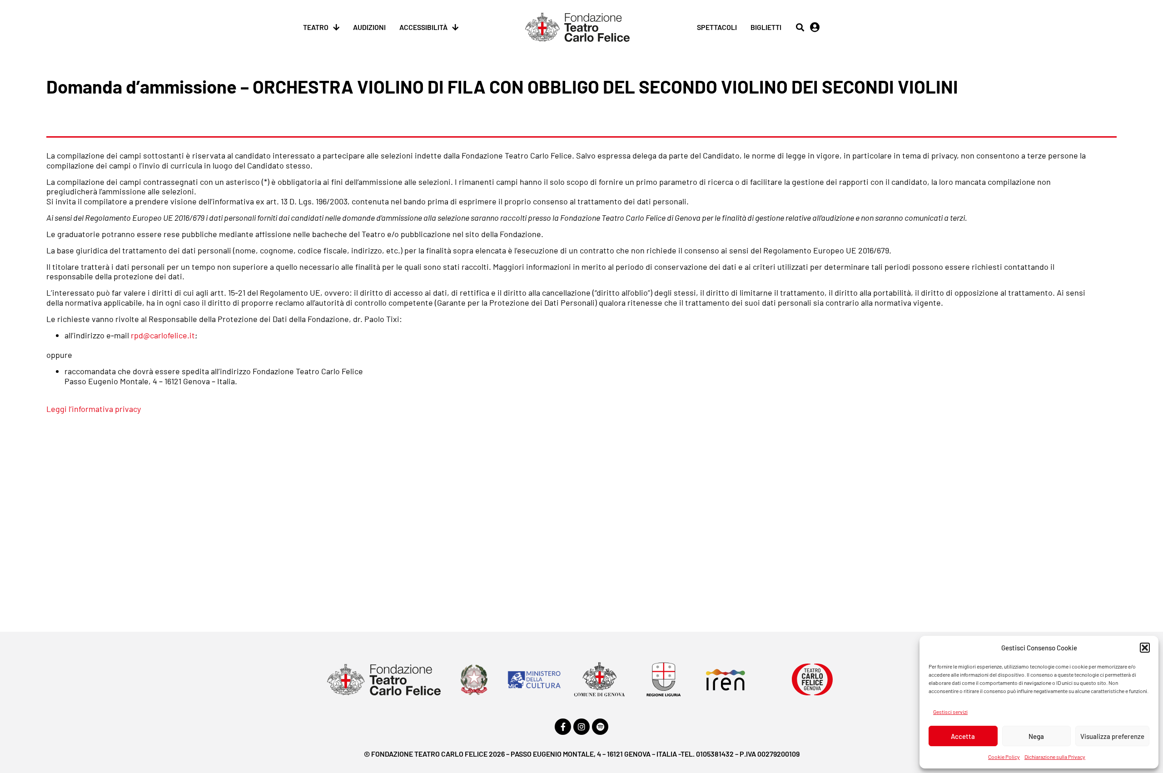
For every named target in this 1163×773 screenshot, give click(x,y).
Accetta (963, 736)
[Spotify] (600, 726)
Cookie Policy (1004, 756)
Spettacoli (717, 27)
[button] (1144, 647)
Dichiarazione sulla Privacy (1054, 756)
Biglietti (765, 27)
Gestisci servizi (950, 712)
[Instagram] (581, 726)
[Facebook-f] (563, 726)
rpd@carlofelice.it (163, 335)
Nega (1036, 736)
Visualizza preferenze (1112, 736)
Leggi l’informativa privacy (93, 409)
